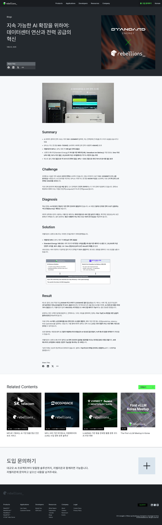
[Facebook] (9, 67)
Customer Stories (25, 510)
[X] (18, 67)
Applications (70, 3)
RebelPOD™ (6, 515)
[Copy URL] (23, 67)
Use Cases (23, 508)
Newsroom (65, 513)
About (63, 508)
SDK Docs (38, 510)
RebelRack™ (6, 513)
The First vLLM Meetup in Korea (135, 433)
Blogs (50, 515)
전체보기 (143, 387)
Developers (83, 3)
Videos (51, 517)
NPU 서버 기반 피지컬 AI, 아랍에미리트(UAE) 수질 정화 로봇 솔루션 (61, 434)
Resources (95, 3)
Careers (64, 510)
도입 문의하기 (147, 3)
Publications (52, 510)
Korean (157, 3)
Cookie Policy (77, 508)
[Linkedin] (13, 67)
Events (63, 515)
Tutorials (51, 513)
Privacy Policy (77, 510)
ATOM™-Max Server (9, 517)
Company (106, 3)
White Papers (53, 508)
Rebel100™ (6, 508)
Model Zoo (38, 508)
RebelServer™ (7, 510)
